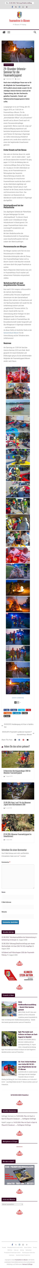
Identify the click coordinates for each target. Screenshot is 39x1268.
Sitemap (22, 1250)
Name (3, 892)
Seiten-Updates (27, 1247)
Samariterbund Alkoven (11, 333)
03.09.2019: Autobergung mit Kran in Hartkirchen (19, 725)
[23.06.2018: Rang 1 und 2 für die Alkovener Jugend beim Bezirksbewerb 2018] (18, 784)
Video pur (16, 1250)
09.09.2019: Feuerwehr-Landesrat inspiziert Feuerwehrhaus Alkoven (17, 733)
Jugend (18, 79)
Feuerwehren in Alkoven (19, 20)
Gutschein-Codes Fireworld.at (23, 1255)
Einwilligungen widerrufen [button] (28, 1252)
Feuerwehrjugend (8, 64)
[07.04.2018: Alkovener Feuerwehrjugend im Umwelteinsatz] (18, 815)
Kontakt (4, 1247)
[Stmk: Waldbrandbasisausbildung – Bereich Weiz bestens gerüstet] (9, 1003)
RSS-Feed (10, 1250)
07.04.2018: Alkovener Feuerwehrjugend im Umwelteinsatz (17, 835)
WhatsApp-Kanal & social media (15, 1247)
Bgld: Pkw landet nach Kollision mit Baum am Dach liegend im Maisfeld (27, 1034)
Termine (35, 1247)
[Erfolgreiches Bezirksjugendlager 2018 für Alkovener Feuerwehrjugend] (18, 752)
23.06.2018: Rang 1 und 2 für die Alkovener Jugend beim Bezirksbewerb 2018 (17, 803)
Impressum (11, 1255)
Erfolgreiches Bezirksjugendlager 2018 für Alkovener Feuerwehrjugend (17, 772)
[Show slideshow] (18, 698)
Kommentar (6, 862)
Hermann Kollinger (27, 1264)
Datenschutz (28, 1250)
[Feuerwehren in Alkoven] (4, 32)
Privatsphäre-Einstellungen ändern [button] (12, 1252)
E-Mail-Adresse (6, 902)
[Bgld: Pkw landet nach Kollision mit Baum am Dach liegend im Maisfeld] (9, 1032)
